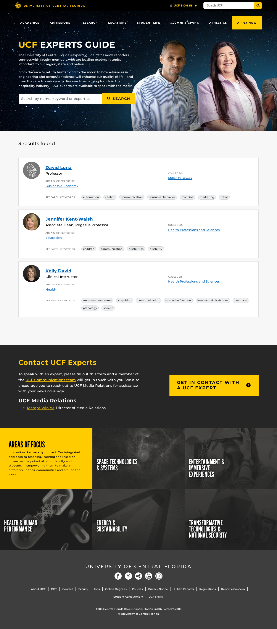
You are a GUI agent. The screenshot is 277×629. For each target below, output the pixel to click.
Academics (30, 22)
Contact (67, 589)
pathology (90, 308)
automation (91, 197)
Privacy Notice (158, 589)
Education (53, 238)
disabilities (136, 248)
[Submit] (258, 5)
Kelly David (58, 270)
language (241, 300)
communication (132, 197)
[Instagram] (159, 576)
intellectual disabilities (212, 300)
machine (187, 197)
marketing (207, 197)
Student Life (148, 22)
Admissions (60, 22)
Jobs (97, 589)
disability (156, 248)
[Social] (138, 576)
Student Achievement (128, 596)
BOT (54, 589)
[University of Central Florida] (50, 5)
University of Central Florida (138, 566)
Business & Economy (61, 186)
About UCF (38, 589)
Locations (117, 22)
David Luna (58, 167)
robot (224, 197)
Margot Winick (40, 408)
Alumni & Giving (185, 22)
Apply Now (247, 22)
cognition (124, 300)
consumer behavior (162, 197)
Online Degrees (116, 589)
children (88, 248)
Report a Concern (233, 589)
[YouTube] (148, 576)
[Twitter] (128, 576)
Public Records (184, 589)
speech (108, 308)
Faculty (83, 589)
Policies (137, 589)
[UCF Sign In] (183, 5)
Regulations (207, 589)
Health (50, 289)
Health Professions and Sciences (194, 230)
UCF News (156, 596)
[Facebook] (118, 576)
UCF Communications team (51, 380)
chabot (110, 197)
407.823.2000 (173, 609)
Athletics (218, 22)
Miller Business (180, 178)
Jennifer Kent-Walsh (69, 219)
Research (89, 22)
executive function (178, 300)
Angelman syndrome (97, 300)
